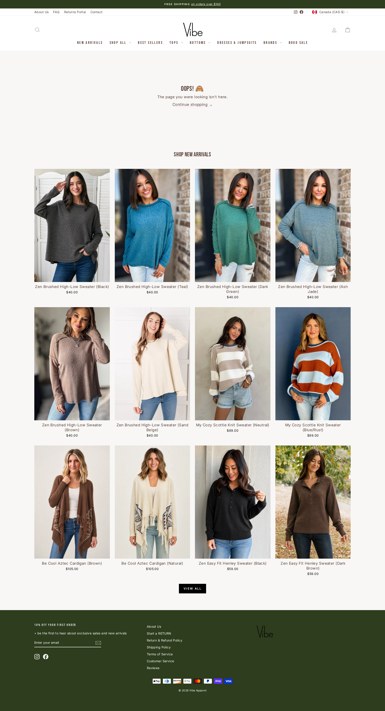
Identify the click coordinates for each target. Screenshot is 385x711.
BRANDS (271, 43)
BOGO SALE (298, 43)
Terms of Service (160, 654)
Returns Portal (75, 12)
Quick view (72, 277)
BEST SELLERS (150, 43)
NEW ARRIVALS (90, 43)
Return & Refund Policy (164, 640)
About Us (41, 12)
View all (193, 588)
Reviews (153, 668)
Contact (96, 12)
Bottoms (198, 43)
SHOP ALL (119, 43)
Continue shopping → (192, 104)
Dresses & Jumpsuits (237, 43)
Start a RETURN (159, 633)
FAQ (56, 12)
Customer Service (160, 661)
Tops (175, 43)
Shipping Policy (159, 647)
